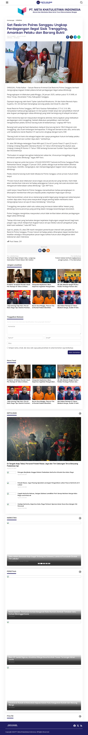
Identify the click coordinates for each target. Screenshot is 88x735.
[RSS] (48, 250)
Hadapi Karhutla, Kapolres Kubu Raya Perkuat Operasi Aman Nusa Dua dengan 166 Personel (47, 505)
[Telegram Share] (75, 37)
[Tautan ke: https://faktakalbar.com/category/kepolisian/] (80, 413)
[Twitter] (44, 250)
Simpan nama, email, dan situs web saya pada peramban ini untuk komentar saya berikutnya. (41, 348)
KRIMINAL (10, 38)
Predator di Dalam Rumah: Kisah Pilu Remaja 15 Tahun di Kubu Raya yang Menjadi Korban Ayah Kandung (18, 285)
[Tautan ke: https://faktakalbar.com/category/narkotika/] (80, 518)
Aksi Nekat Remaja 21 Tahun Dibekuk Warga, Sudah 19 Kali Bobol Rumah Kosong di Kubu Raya (68, 307)
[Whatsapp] (78, 37)
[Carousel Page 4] (47, 563)
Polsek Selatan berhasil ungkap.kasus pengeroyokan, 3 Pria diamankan (68, 258)
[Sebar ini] (67, 37)
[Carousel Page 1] (39, 563)
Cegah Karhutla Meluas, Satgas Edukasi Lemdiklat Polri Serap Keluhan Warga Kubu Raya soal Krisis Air (47, 494)
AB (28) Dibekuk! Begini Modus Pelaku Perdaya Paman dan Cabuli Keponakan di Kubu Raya (68, 285)
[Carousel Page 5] (49, 563)
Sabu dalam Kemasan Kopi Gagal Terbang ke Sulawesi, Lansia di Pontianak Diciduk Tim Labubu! (43, 557)
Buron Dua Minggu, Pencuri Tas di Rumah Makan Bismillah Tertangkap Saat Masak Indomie (43, 307)
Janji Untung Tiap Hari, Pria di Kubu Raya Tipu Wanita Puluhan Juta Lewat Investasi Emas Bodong (18, 307)
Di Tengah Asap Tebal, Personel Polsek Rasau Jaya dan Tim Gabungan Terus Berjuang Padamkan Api (42, 465)
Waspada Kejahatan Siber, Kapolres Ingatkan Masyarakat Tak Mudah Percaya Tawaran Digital (43, 285)
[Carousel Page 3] (44, 563)
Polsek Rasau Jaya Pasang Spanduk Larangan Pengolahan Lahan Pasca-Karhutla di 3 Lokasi (49, 484)
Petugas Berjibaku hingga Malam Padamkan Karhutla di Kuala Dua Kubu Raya (46, 472)
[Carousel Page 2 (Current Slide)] (41, 563)
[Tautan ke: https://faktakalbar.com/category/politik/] (80, 716)
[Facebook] (40, 250)
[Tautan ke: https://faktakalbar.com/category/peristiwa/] (80, 571)
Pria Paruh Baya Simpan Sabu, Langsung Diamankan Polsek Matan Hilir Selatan (21, 258)
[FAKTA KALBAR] (44, 2)
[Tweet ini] (71, 37)
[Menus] (7, 2)
